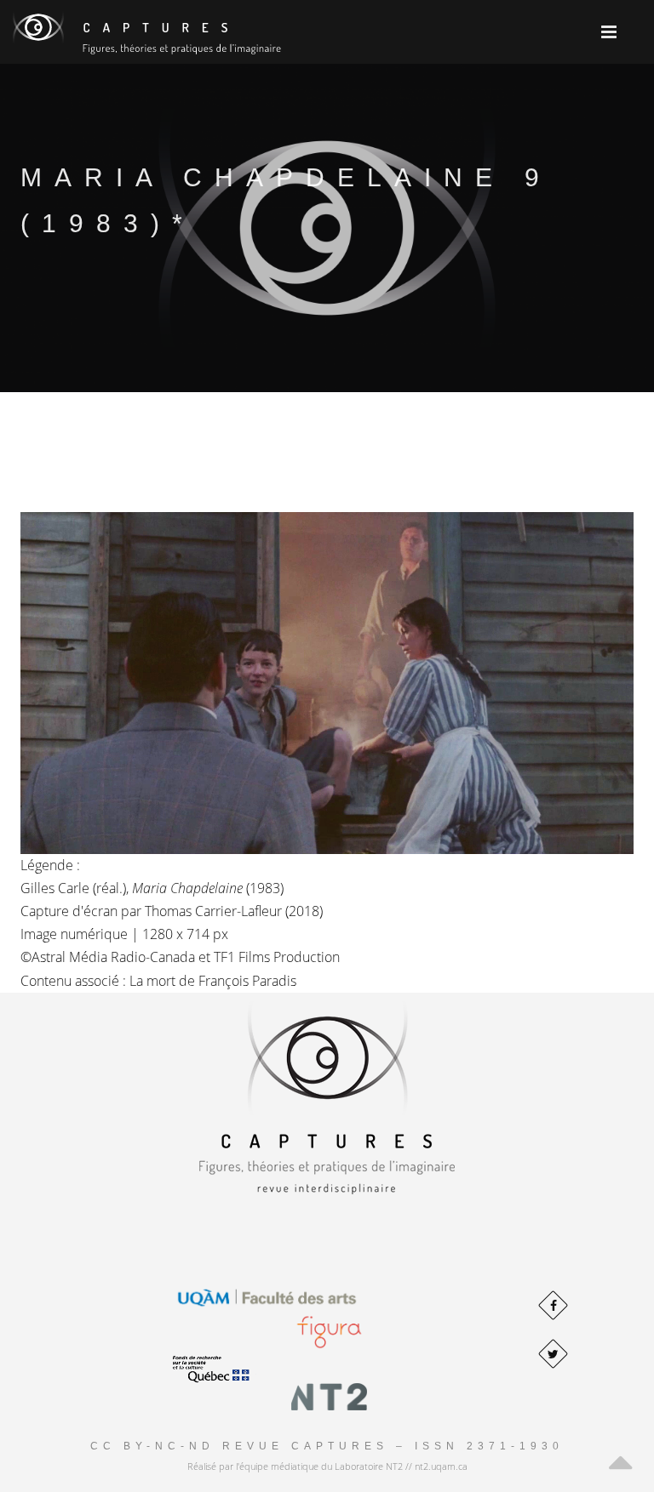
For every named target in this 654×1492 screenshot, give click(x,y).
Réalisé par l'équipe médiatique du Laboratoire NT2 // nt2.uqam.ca (327, 1466)
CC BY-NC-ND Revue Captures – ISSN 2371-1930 (327, 1446)
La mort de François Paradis (212, 980)
